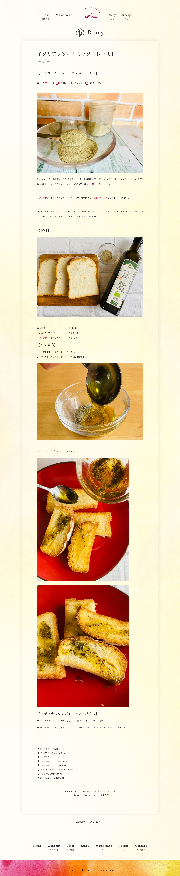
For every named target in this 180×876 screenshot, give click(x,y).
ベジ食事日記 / (59, 778)
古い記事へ (81, 822)
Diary (112, 15)
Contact (141, 846)
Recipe (127, 15)
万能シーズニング (64, 184)
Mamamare (64, 15)
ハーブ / (62, 757)
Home (37, 846)
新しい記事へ (96, 822)
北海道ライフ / (59, 749)
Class (46, 15)
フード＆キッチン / (48, 753)
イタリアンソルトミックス (48, 198)
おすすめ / (62, 766)
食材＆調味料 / (57, 774)
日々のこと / (45, 749)
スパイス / (62, 753)
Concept (54, 846)
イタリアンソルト (47, 83)
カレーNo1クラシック (96, 184)
